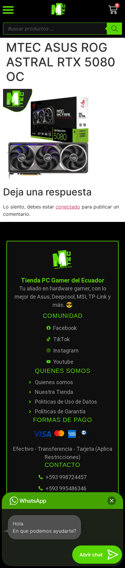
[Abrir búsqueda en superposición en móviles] (62, 29)
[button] (111, 500)
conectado (68, 207)
